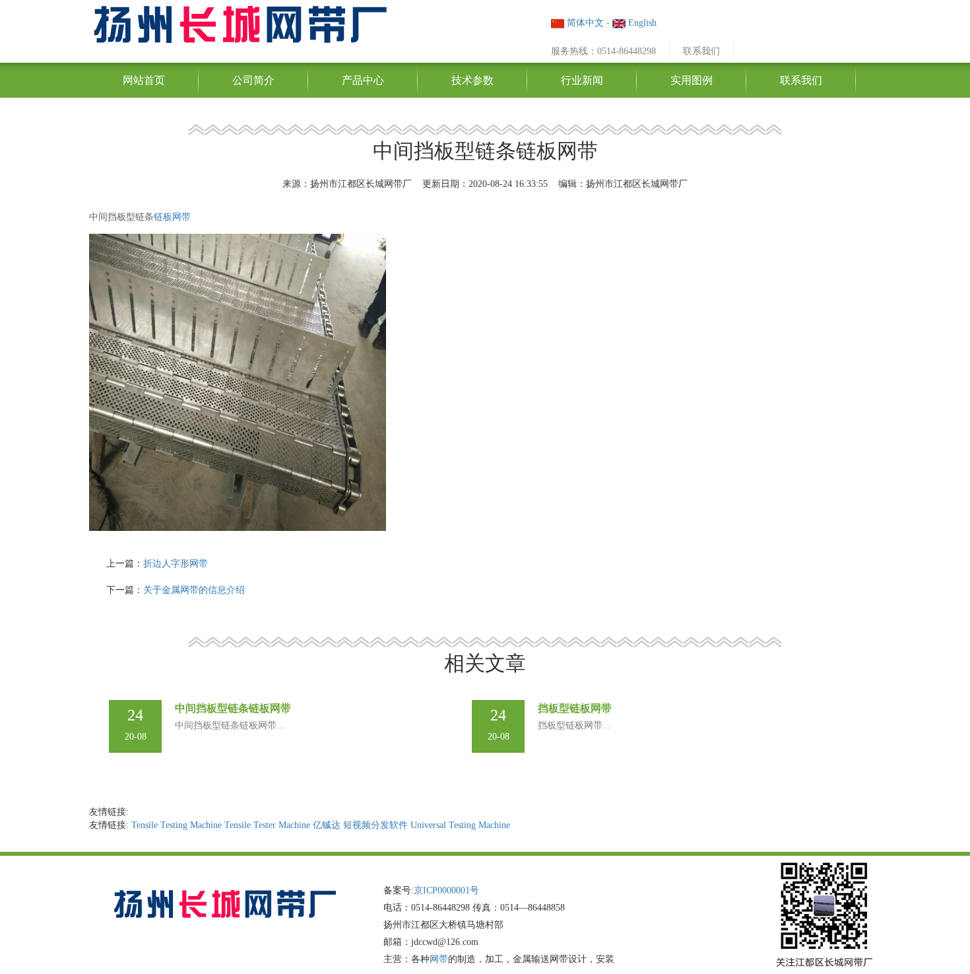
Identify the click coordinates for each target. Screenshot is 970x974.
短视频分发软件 (375, 825)
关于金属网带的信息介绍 (194, 590)
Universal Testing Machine (460, 825)
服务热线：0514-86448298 (603, 51)
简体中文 (584, 23)
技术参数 (472, 80)
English (641, 23)
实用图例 (691, 80)
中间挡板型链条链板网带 (233, 708)
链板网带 (172, 217)
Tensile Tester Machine (267, 825)
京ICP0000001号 (446, 890)
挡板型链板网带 (575, 708)
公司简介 (253, 80)
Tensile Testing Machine (176, 825)
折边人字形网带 (175, 564)
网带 (439, 959)
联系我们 (701, 51)
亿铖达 (326, 825)
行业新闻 (582, 80)
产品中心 (363, 80)
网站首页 (144, 80)
